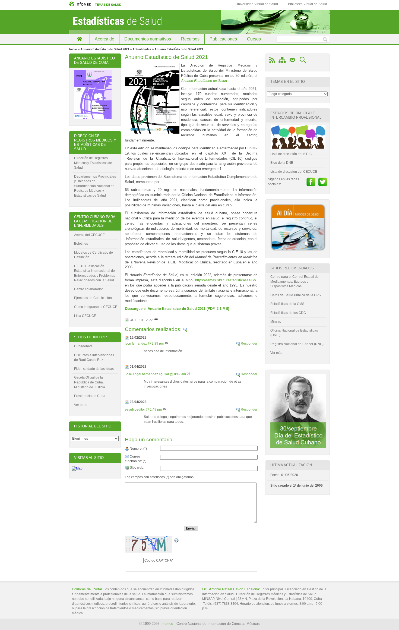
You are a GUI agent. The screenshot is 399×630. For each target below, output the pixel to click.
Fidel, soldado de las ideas (94, 369)
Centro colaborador (88, 289)
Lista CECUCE (85, 316)
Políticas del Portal (87, 589)
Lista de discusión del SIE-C (291, 154)
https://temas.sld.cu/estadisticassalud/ (226, 280)
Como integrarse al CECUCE (95, 307)
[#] (156, 320)
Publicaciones (223, 39)
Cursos (254, 39)
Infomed (166, 624)
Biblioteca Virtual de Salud (307, 4)
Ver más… (278, 353)
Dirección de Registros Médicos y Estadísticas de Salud (93, 162)
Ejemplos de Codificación (93, 298)
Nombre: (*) (138, 449)
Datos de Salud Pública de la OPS (295, 295)
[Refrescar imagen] (177, 541)
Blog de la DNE (281, 163)
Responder (249, 343)
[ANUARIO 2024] (93, 118)
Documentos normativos (147, 39)
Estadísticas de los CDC (288, 313)
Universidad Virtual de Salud (257, 4)
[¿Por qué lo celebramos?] (298, 447)
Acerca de (104, 39)
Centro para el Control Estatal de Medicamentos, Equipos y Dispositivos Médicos (294, 281)
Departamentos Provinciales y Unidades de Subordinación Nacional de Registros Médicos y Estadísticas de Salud (95, 186)
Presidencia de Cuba (89, 396)
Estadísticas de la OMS (287, 304)
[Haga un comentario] (185, 329)
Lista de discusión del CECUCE (293, 172)
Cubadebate (83, 346)
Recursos (190, 39)
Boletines (81, 243)
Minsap (275, 321)
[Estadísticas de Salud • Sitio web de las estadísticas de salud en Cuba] (199, 22)
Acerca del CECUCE (89, 235)
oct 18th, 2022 (141, 320)
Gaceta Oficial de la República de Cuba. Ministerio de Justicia (89, 382)
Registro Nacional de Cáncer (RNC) (297, 344)
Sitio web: (137, 468)
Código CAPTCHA (158, 560)
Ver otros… (82, 405)
